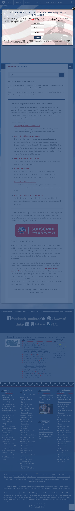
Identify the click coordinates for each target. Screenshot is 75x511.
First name (37, 23)
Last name (37, 28)
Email (37, 32)
